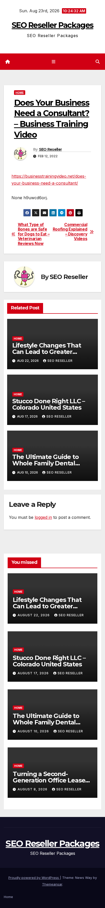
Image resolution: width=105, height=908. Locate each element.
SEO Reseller (50, 149)
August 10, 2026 (34, 731)
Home (20, 92)
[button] (98, 61)
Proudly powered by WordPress (34, 878)
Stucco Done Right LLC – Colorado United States (48, 404)
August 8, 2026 (33, 789)
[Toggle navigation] (53, 62)
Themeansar (52, 884)
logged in (43, 517)
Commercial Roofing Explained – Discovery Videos (70, 231)
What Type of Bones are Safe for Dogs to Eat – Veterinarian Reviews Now (34, 234)
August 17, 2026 (34, 673)
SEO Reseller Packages (52, 25)
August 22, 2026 (34, 615)
